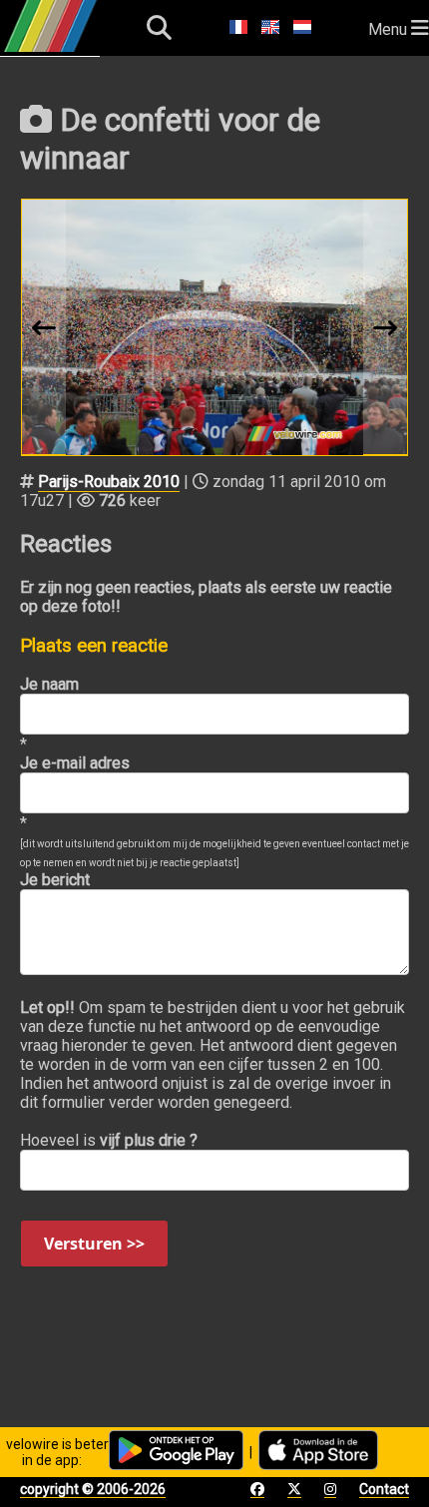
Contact (384, 1489)
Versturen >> (94, 1244)
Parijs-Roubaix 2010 (109, 481)
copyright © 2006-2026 (93, 1489)
